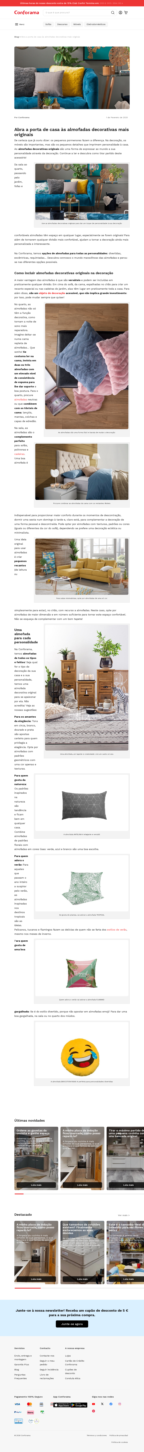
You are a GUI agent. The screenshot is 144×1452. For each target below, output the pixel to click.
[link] (26, 13)
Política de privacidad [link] (119, 1435)
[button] (16, 24)
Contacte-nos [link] (47, 1355)
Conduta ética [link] (72, 1378)
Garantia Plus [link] (21, 1364)
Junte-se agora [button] (72, 1324)
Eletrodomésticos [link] (96, 24)
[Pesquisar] (113, 13)
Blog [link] (16, 37)
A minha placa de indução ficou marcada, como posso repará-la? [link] (81, 1133)
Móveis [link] (77, 24)
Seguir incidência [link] (49, 1369)
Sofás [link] (48, 24)
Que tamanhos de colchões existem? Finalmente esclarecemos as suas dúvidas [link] (81, 1229)
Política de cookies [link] (120, 1442)
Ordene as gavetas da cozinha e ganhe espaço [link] (33, 1132)
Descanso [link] (62, 24)
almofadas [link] (20, 399)
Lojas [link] (68, 1355)
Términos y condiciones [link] (97, 1435)
